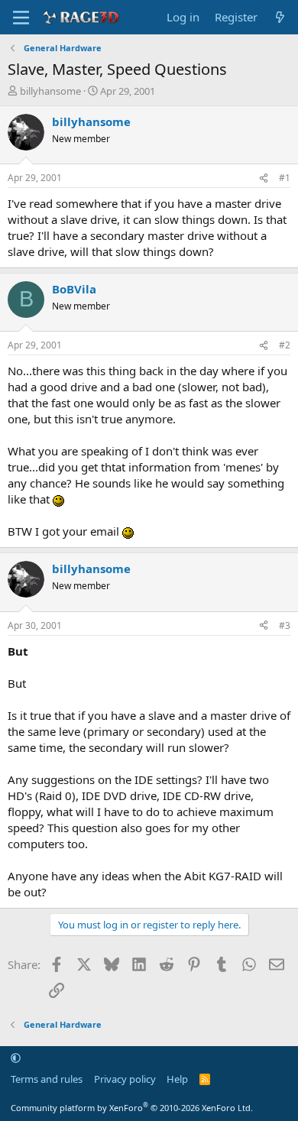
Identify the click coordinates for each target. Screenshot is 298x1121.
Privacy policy (125, 1079)
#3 (284, 625)
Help (177, 1079)
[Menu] (21, 17)
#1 (284, 177)
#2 (284, 345)
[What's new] (280, 17)
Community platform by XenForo (132, 1107)
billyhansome (50, 91)
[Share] (264, 178)
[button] (16, 1057)
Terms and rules (47, 1079)
